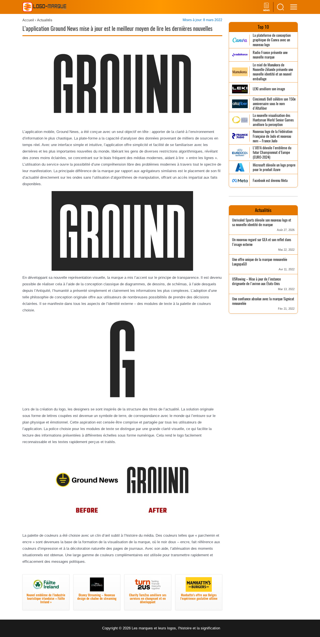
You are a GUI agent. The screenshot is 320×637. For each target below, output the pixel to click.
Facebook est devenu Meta (270, 180)
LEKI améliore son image (269, 89)
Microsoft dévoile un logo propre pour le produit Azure (274, 167)
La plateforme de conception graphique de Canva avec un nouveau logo (272, 40)
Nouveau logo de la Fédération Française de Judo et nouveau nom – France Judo (272, 136)
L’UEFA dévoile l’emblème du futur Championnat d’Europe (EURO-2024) (272, 153)
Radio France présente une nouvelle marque (270, 55)
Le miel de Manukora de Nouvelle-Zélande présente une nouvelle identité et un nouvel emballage (273, 72)
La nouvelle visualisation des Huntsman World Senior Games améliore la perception (273, 120)
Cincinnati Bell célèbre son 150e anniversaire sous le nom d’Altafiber (274, 104)
